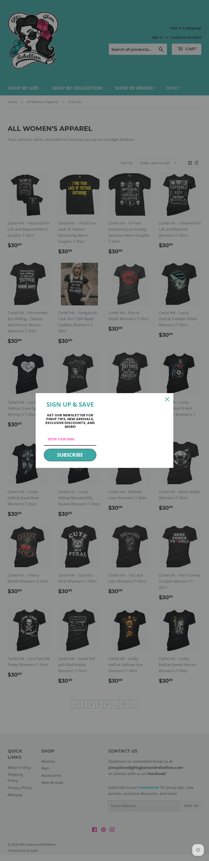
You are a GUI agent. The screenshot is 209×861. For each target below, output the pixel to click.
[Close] (167, 399)
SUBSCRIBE (70, 455)
